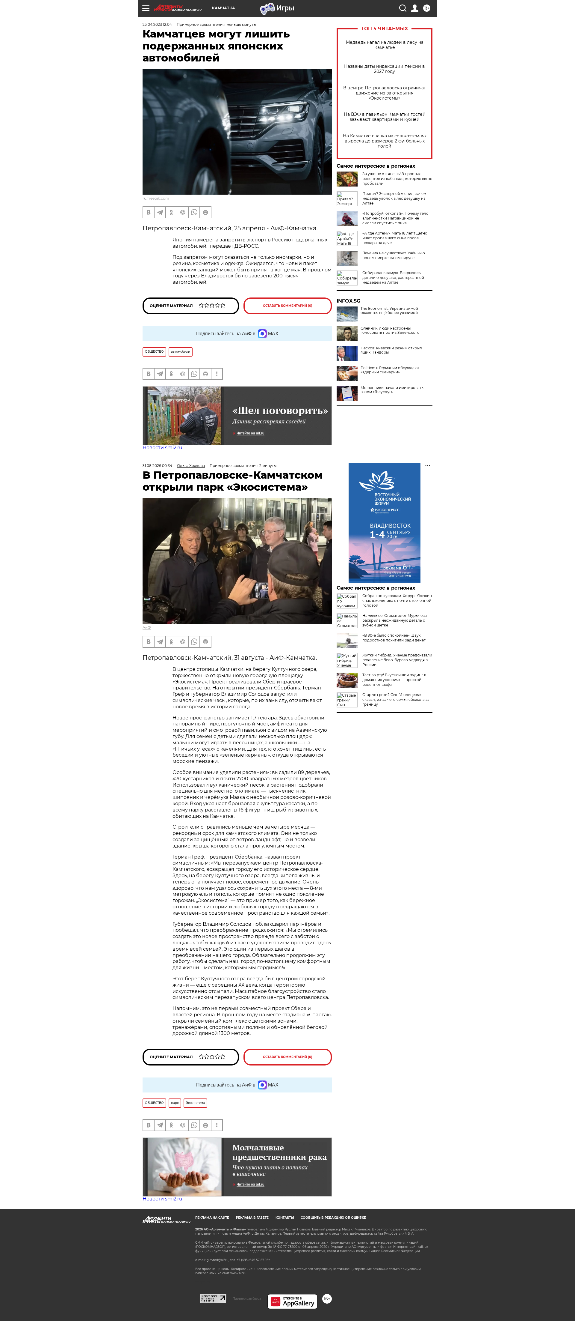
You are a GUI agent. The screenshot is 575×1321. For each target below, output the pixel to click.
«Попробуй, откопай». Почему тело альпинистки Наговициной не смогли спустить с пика (395, 218)
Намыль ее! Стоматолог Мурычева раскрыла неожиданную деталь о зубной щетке (394, 620)
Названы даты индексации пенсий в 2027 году (384, 69)
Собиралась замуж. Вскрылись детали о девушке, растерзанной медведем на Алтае (393, 277)
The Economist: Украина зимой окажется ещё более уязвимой (389, 310)
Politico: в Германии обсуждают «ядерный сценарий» (390, 370)
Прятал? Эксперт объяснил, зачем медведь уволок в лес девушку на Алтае (394, 198)
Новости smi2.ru (162, 447)
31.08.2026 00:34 (157, 465)
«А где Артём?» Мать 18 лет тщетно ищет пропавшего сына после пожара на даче (394, 238)
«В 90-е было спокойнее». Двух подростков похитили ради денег (394, 637)
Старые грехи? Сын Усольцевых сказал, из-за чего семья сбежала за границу (395, 699)
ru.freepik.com (156, 198)
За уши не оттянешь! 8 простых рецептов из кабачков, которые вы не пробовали (397, 179)
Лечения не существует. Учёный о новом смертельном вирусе (393, 255)
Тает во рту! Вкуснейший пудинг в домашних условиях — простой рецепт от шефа (394, 680)
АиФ (147, 627)
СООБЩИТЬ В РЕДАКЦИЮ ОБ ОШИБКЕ (333, 1218)
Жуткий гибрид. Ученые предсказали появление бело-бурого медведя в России (397, 660)
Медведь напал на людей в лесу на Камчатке (384, 45)
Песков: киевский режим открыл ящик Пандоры (391, 350)
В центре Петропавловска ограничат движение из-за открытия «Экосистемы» (384, 93)
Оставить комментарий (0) (287, 306)
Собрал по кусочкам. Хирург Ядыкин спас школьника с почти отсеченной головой (397, 600)
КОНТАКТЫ (285, 1218)
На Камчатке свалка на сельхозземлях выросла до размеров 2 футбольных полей (384, 141)
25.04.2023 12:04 (157, 24)
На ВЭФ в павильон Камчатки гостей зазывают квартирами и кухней (385, 117)
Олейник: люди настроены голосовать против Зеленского (390, 330)
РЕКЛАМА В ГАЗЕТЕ (252, 1218)
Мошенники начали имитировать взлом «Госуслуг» (392, 390)
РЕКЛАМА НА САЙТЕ (212, 1218)
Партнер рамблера (247, 1298)
